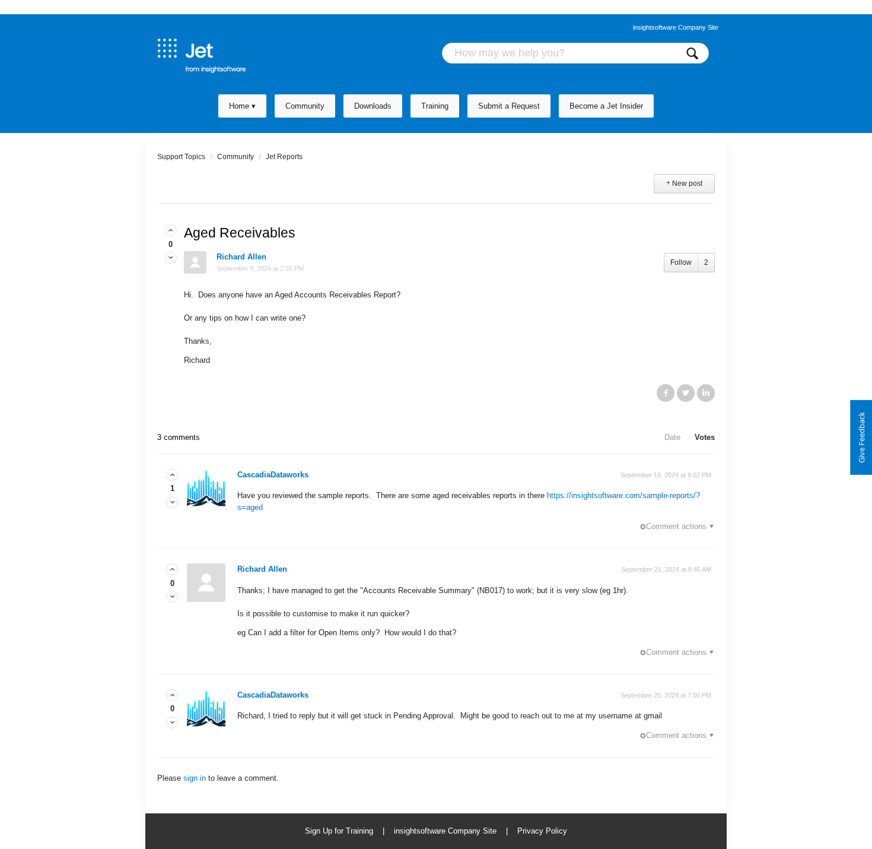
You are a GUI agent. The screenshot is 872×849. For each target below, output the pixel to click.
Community (304, 106)
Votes (705, 437)
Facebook (665, 393)
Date (672, 437)
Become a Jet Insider (606, 106)
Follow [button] (681, 262)
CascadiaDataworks (272, 474)
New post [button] (687, 183)
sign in (194, 778)
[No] (171, 258)
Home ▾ (242, 106)
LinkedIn (706, 393)
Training (434, 106)
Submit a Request (509, 106)
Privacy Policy (542, 830)
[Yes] (171, 230)
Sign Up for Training (339, 830)
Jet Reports (284, 157)
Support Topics (181, 157)
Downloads (373, 106)
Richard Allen (241, 256)
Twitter (686, 393)
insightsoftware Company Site (675, 27)
